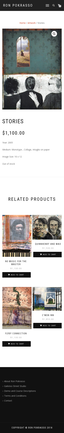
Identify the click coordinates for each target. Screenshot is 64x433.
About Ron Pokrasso (14, 381)
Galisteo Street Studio (15, 386)
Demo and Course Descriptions (20, 390)
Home (22, 22)
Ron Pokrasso (18, 5)
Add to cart (17, 275)
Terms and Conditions (15, 395)
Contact (8, 400)
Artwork (32, 22)
